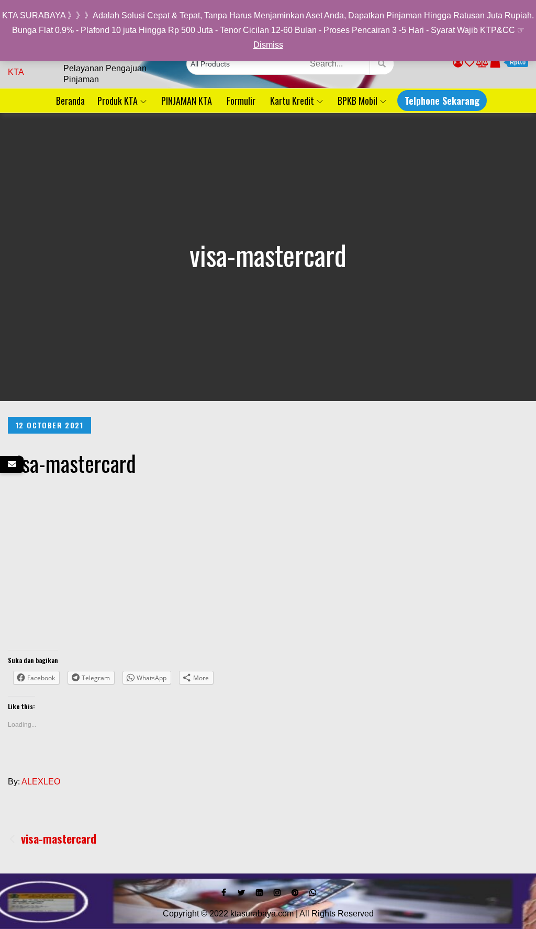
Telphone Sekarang (442, 100)
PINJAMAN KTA (186, 100)
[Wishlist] (469, 63)
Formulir (241, 100)
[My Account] (458, 63)
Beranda (70, 100)
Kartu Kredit (292, 100)
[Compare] (482, 63)
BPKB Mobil (357, 100)
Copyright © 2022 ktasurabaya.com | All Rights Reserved (268, 913)
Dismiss (268, 44)
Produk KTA (117, 100)
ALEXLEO (40, 781)
